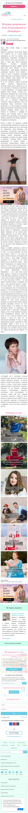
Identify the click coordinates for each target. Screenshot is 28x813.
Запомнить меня (6, 717)
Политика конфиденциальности (14, 736)
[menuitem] (14, 756)
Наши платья (5, 745)
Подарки (24, 745)
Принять (20, 809)
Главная (5, 742)
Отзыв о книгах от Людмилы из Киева (18, 614)
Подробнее (13, 669)
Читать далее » (6, 638)
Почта (2, 774)
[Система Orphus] (19, 581)
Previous (1, 616)
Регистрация (14, 733)
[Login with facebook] (10, 724)
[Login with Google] (14, 724)
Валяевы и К (6, 15)
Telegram (6, 774)
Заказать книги (21, 742)
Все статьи (12, 742)
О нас (18, 745)
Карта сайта (14, 748)
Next (27, 616)
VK (9, 774)
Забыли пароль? (24, 717)
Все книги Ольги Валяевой (15, 41)
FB (13, 774)
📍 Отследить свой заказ (16, 19)
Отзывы (12, 745)
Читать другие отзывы (13, 643)
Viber (17, 774)
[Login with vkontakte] (17, 724)
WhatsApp (21, 774)
